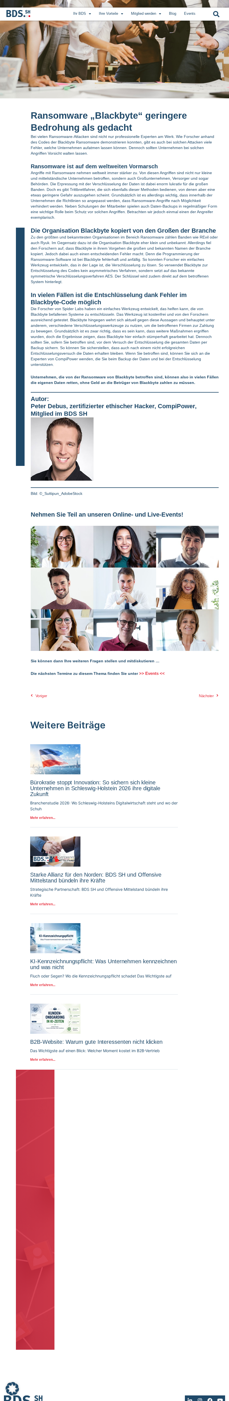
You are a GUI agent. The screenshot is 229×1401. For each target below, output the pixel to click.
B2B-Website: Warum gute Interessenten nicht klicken (96, 1042)
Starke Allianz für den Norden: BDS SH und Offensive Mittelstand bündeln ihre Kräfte (95, 878)
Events (189, 13)
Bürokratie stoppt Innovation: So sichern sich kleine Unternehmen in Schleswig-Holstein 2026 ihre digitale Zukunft (95, 788)
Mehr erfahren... (42, 818)
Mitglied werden (143, 13)
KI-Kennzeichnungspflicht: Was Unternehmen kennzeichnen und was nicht (103, 964)
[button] (216, 14)
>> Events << (152, 673)
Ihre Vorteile (108, 13)
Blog (172, 13)
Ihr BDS (79, 13)
